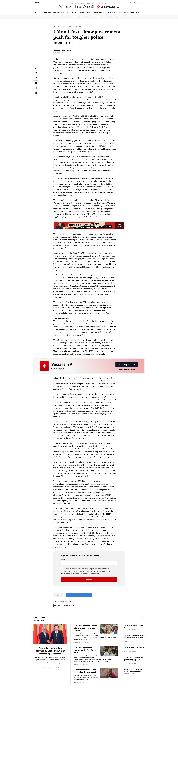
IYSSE (92, 17)
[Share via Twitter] (35, 68)
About (138, 3)
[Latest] (40, 13)
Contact (132, 3)
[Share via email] (35, 83)
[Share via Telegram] (35, 78)
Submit (89, 580)
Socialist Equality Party (80, 17)
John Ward (56, 50)
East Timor (57, 605)
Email (63, 559)
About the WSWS (100, 17)
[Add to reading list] (35, 92)
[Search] (142, 13)
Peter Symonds (66, 50)
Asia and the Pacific (69, 605)
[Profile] (142, 3)
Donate (118, 17)
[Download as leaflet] (35, 87)
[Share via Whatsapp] (35, 73)
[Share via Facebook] (35, 63)
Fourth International (63, 17)
